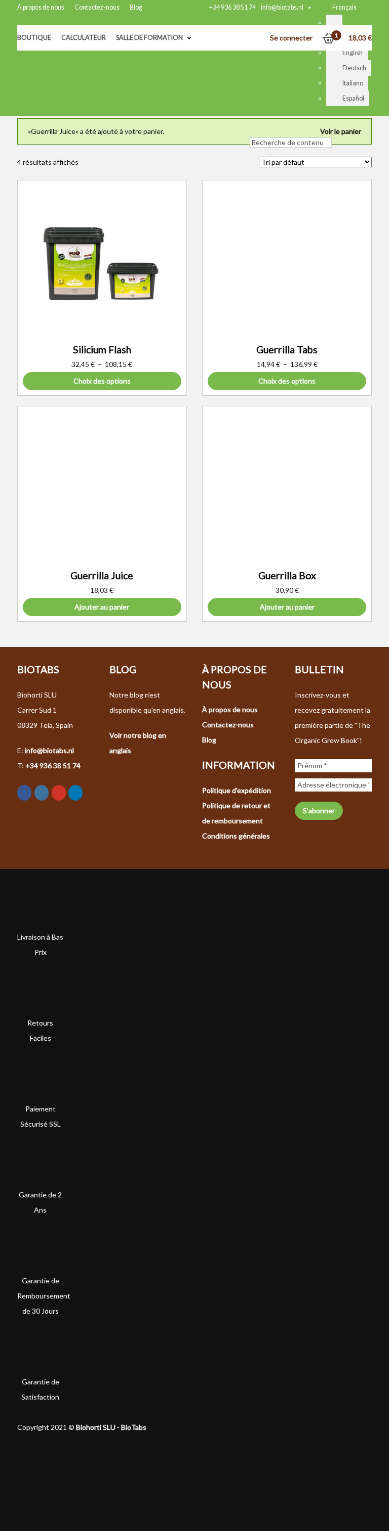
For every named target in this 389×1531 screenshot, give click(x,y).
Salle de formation (149, 37)
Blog (136, 7)
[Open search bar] (255, 127)
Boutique (34, 37)
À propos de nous (40, 7)
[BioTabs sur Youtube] (59, 793)
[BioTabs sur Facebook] (24, 793)
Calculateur (83, 37)
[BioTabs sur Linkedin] (75, 793)
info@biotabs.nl (282, 7)
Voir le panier (340, 131)
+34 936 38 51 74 (232, 7)
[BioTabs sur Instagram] (41, 793)
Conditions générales (236, 835)
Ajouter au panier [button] (101, 606)
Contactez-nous (97, 7)
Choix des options (102, 381)
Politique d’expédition (236, 790)
